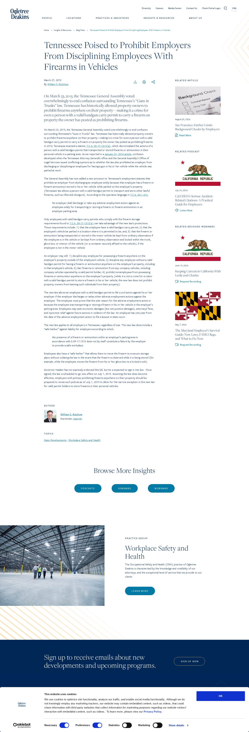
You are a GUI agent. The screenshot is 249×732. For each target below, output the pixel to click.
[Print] (144, 82)
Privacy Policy (153, 711)
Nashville (77, 418)
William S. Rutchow (57, 84)
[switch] (97, 725)
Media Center (175, 8)
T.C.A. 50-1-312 (139, 195)
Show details (176, 725)
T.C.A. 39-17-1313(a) (99, 146)
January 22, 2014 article (118, 154)
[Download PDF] (135, 82)
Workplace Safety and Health (84, 440)
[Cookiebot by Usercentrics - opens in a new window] (22, 725)
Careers (159, 8)
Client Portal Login (211, 8)
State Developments (55, 440)
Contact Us (191, 8)
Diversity (146, 8)
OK (221, 696)
